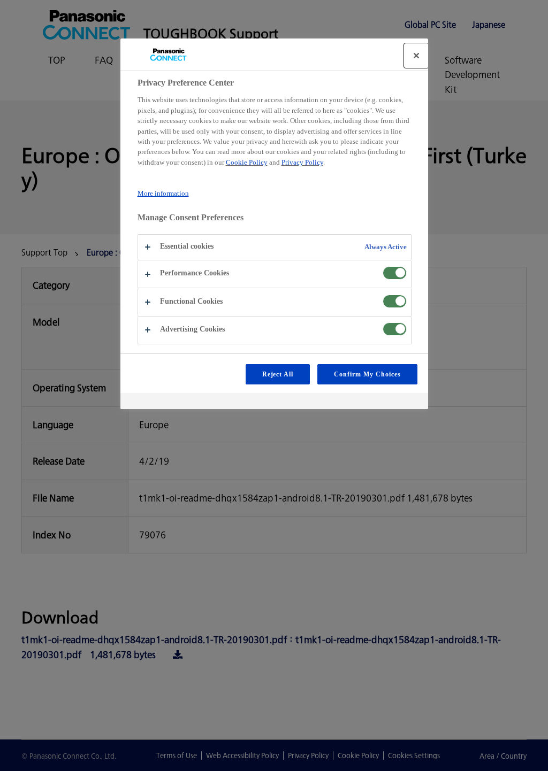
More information (163, 193)
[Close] (416, 55)
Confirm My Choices (367, 374)
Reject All (278, 374)
